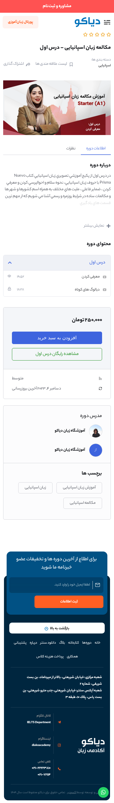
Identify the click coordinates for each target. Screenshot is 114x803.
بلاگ (62, 643)
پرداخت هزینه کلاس (50, 656)
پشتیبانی (20, 643)
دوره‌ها (86, 643)
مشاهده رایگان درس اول (57, 354)
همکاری (72, 656)
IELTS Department (39, 722)
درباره (33, 643)
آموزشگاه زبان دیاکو (70, 431)
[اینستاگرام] (59, 745)
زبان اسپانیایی (35, 488)
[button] (107, 22)
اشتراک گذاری (13, 64)
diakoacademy (41, 745)
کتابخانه (73, 643)
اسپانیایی (104, 65)
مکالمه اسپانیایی (83, 503)
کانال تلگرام (44, 716)
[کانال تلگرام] (59, 722)
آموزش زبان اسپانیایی (79, 488)
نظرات (71, 149)
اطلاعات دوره (96, 149)
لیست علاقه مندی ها (51, 64)
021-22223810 (41, 768)
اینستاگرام (44, 739)
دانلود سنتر (48, 643)
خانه (97, 643)
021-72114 (44, 775)
